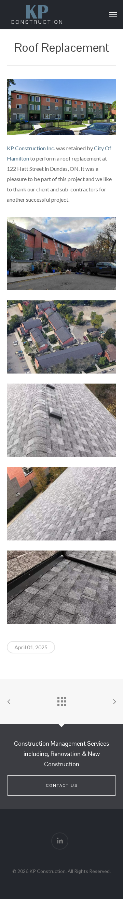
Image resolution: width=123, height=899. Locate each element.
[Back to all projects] (61, 700)
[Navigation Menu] (113, 14)
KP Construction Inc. (31, 148)
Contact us (62, 785)
